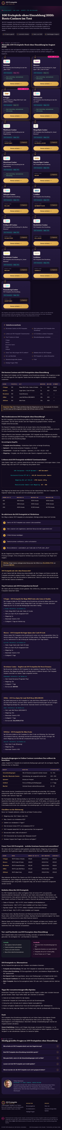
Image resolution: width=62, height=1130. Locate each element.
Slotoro (7, 342)
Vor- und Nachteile (10, 356)
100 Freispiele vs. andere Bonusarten (43, 356)
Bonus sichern (15, 84)
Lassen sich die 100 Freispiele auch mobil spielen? (30, 1064)
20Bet (7, 347)
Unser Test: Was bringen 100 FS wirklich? (16, 352)
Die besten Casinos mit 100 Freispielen (15, 328)
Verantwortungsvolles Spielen (13, 359)
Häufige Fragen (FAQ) (11, 363)
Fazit (34, 359)
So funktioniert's (30, 1108)
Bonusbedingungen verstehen (41, 337)
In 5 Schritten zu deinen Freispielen (42, 334)
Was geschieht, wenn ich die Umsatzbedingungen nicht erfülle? (30, 1058)
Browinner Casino (10, 344)
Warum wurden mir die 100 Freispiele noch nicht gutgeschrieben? (30, 1070)
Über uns (47, 1106)
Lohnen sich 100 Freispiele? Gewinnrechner (17, 334)
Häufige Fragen (30, 1111)
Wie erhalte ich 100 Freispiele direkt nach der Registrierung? (30, 1046)
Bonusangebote (30, 1106)
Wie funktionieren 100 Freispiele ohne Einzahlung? (43, 329)
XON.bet (8, 349)
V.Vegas (8, 340)
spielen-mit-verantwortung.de (43, 1119)
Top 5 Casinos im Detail (11, 337)
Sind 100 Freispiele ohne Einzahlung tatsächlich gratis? (30, 1052)
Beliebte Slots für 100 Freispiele (41, 352)
